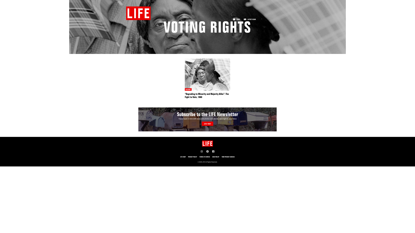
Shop (238, 19)
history (188, 89)
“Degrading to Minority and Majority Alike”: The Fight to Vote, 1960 (207, 95)
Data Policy (215, 157)
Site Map (183, 157)
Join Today (207, 124)
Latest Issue (251, 19)
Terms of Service (204, 157)
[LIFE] (138, 13)
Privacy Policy (192, 157)
